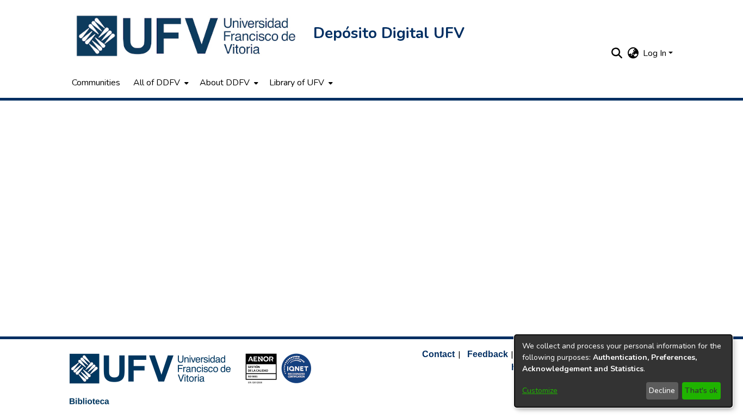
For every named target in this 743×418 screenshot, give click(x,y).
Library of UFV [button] (296, 83)
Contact (438, 354)
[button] (187, 36)
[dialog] (623, 371)
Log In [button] (655, 53)
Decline (662, 390)
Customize (540, 390)
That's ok (701, 390)
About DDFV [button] (225, 83)
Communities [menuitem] (96, 83)
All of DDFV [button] (156, 83)
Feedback (487, 354)
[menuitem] (160, 82)
